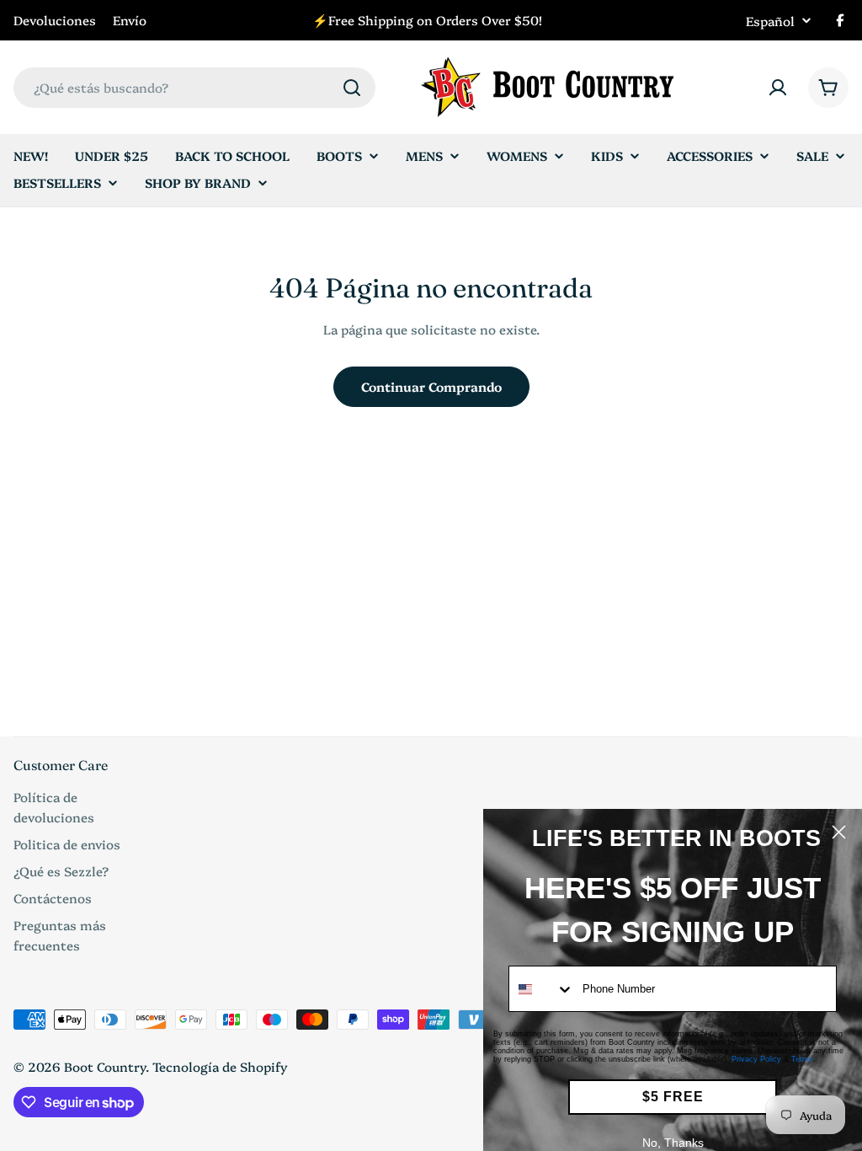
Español (770, 20)
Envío (129, 20)
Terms (802, 1059)
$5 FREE (673, 1096)
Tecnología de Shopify (220, 1066)
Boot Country (105, 1066)
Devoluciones (54, 20)
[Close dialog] (839, 832)
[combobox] (194, 87)
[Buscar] (352, 88)
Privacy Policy (756, 1059)
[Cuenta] (778, 88)
